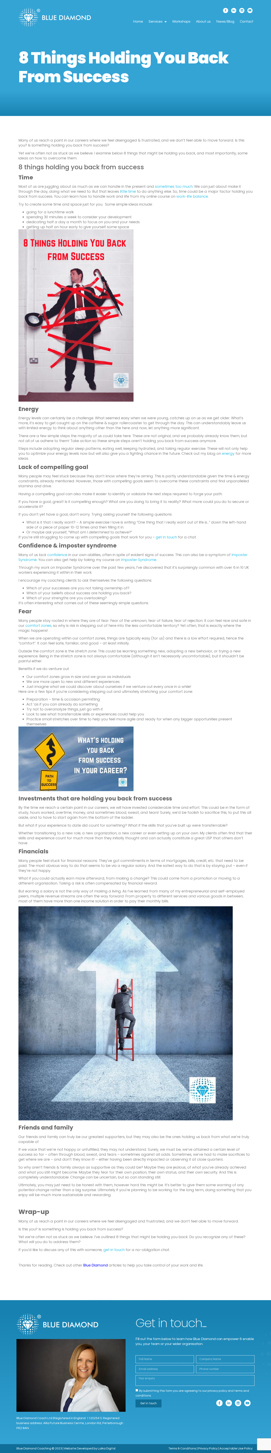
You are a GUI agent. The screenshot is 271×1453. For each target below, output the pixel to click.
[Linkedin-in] (233, 10)
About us (203, 21)
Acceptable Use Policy (236, 1448)
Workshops (181, 21)
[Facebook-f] (225, 10)
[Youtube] (250, 10)
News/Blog (225, 21)
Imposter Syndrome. (138, 559)
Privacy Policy (208, 1448)
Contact (246, 21)
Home (138, 21)
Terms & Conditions (182, 1448)
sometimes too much (174, 186)
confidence (57, 554)
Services (155, 21)
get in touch (166, 537)
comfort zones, (38, 625)
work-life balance (192, 196)
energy (228, 453)
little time (128, 191)
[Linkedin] (241, 10)
